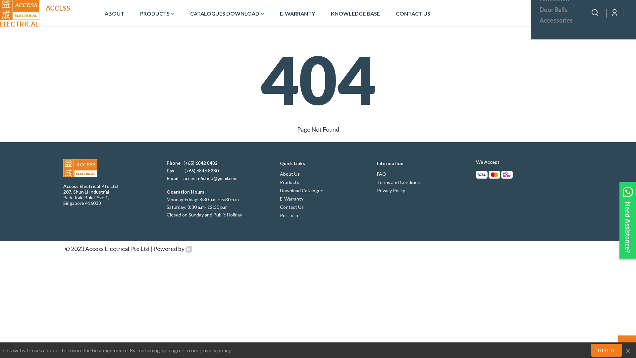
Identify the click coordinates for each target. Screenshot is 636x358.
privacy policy (215, 350)
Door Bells (554, 9)
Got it (606, 350)
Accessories (556, 20)
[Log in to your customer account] (614, 13)
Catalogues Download (224, 13)
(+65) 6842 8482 (201, 163)
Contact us (413, 13)
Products (155, 13)
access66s (194, 178)
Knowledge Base (355, 13)
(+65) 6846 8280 (202, 170)
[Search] (595, 12)
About (114, 13)
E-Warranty (297, 13)
